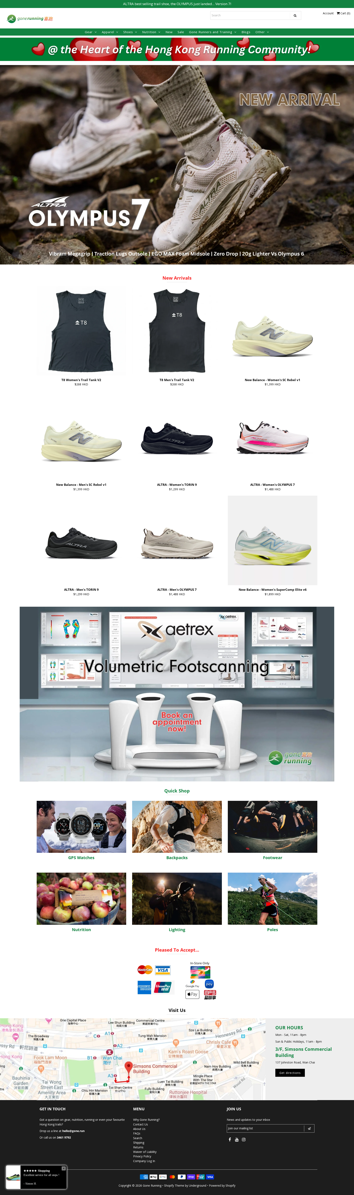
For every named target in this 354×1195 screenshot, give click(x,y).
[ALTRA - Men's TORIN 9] (81, 540)
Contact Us (140, 1124)
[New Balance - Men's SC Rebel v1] (81, 435)
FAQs (136, 1133)
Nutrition (149, 32)
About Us (139, 1129)
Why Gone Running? (146, 1120)
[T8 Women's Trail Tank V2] (81, 331)
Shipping (138, 1142)
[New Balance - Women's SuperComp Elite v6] (273, 540)
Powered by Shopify (222, 1185)
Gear (89, 32)
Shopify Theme (174, 1185)
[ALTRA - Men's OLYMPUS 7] (177, 540)
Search (137, 1138)
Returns (138, 1147)
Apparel (108, 32)
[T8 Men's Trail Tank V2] (177, 331)
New (169, 32)
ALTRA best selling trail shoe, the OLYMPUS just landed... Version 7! (177, 3)
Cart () (345, 13)
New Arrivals (177, 278)
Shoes (128, 32)
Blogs (246, 32)
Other (260, 32)
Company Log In (144, 1161)
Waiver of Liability (145, 1152)
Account (328, 13)
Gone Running (152, 1185)
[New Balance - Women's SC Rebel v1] (273, 331)
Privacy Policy (142, 1156)
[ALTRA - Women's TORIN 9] (177, 435)
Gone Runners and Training (210, 32)
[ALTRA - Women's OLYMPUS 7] (273, 435)
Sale (181, 32)
